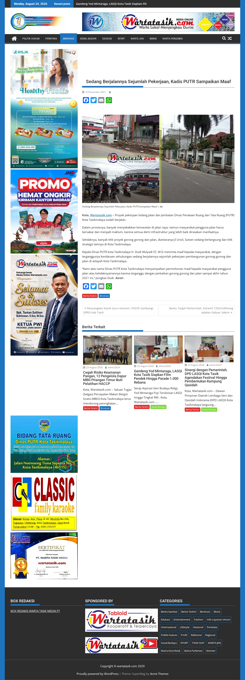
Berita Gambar (169, 611)
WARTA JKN (137, 38)
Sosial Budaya (88, 38)
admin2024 (113, 367)
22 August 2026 (145, 366)
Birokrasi (68, 38)
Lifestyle (184, 627)
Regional (210, 635)
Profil (184, 635)
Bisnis (153, 38)
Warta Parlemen (173, 38)
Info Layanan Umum (218, 619)
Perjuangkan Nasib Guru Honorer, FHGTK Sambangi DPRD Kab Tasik (118, 310)
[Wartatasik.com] (14, 38)
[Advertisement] (158, 62)
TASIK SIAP (198, 643)
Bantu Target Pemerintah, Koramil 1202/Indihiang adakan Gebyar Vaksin (201, 310)
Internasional (168, 627)
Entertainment (182, 619)
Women (210, 650)
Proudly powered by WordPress (97, 674)
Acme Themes (159, 674)
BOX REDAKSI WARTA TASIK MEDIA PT (35, 611)
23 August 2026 (94, 367)
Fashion (198, 619)
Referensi (196, 635)
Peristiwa (51, 38)
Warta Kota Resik (170, 650)
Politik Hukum (30, 38)
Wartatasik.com (101, 215)
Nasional (198, 627)
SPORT (121, 38)
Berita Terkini (90, 295)
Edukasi (107, 38)
